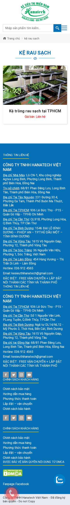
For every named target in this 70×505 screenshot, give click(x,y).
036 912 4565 (23, 268)
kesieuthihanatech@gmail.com (32, 273)
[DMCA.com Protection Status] (12, 472)
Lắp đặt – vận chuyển (17, 404)
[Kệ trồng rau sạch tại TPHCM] (35, 85)
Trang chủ (13, 38)
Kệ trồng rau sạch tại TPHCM (35, 111)
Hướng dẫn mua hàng (17, 394)
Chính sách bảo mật (16, 389)
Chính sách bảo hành (16, 409)
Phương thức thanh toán (19, 399)
